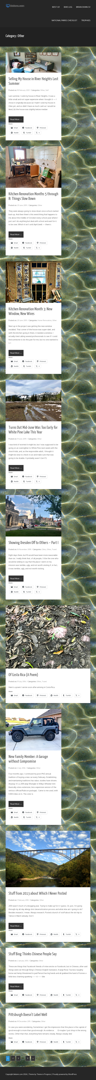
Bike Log (68, 7)
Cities (44, 549)
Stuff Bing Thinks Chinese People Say (33, 954)
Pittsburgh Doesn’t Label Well (28, 1015)
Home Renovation (45, 320)
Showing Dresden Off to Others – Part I (33, 543)
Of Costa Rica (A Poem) (23, 675)
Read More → (16, 119)
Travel (54, 549)
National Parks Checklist (64, 20)
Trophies (85, 20)
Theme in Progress (44, 1074)
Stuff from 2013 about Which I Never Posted (38, 893)
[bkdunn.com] (15, 6)
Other (42, 90)
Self (47, 90)
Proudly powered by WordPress (65, 1074)
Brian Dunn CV (83, 7)
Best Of (56, 7)
